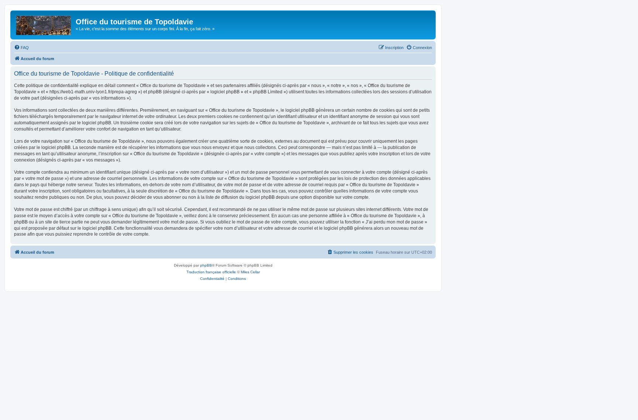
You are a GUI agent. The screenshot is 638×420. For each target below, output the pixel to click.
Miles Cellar (250, 272)
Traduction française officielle (211, 272)
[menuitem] (21, 47)
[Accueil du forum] (44, 24)
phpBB (206, 265)
